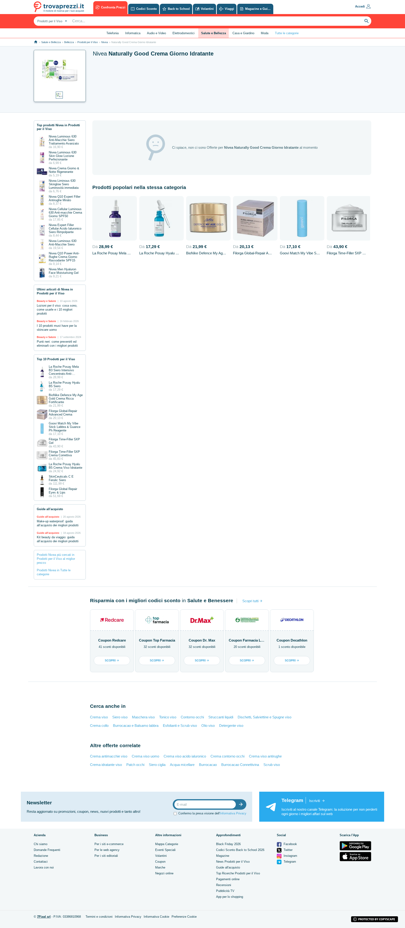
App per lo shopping (229, 896)
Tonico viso (167, 717)
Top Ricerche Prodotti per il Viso (238, 873)
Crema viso (99, 717)
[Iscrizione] (241, 804)
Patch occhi (135, 765)
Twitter (287, 850)
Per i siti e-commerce (109, 844)
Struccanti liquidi (220, 717)
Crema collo (99, 726)
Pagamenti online (228, 879)
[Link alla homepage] (36, 42)
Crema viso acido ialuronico (185, 756)
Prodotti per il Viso (87, 42)
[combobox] (51, 21)
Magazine (222, 855)
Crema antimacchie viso (108, 756)
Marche (160, 867)
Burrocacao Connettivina (240, 765)
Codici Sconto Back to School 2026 (240, 850)
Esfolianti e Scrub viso (180, 726)
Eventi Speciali (165, 850)
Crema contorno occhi (227, 756)
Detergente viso (231, 726)
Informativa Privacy (233, 813)
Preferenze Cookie (184, 916)
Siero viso (120, 717)
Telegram (289, 861)
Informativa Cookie (156, 916)
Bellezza (69, 42)
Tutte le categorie (287, 33)
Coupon (160, 861)
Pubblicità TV (225, 891)
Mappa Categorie (166, 844)
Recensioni (223, 885)
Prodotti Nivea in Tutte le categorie (54, 572)
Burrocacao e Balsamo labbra (135, 726)
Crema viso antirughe (265, 756)
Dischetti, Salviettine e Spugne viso (264, 717)
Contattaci (41, 861)
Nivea (104, 42)
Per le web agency (107, 850)
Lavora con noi (44, 867)
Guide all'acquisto (228, 867)
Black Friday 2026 (228, 844)
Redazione (41, 855)
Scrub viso (271, 765)
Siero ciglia (157, 765)
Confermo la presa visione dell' (212, 813)
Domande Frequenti (47, 850)
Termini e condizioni (99, 916)
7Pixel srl (44, 916)
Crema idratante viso (106, 765)
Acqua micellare (182, 765)
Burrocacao (208, 765)
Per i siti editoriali (106, 855)
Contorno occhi (192, 717)
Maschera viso (143, 717)
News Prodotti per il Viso (233, 861)
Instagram (290, 855)
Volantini (161, 855)
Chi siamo (40, 844)
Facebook (290, 844)
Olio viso (208, 726)
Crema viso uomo (145, 756)
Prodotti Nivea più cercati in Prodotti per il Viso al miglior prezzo (56, 558)
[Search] (366, 21)
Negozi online (164, 873)
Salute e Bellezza (51, 42)
